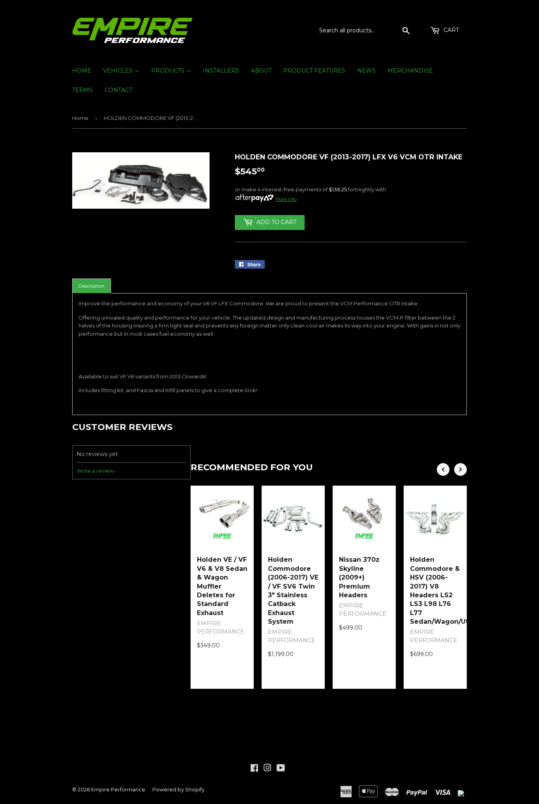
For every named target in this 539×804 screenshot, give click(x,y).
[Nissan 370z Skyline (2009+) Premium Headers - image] (364, 517)
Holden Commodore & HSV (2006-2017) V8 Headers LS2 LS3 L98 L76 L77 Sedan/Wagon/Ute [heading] (435, 590)
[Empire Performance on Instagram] (267, 769)
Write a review (95, 470)
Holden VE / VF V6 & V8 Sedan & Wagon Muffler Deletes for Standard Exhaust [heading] (222, 586)
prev (443, 469)
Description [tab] (92, 286)
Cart (450, 30)
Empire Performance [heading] (220, 627)
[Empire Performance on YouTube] (281, 769)
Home (80, 118)
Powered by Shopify (178, 789)
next (460, 469)
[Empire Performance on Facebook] (254, 769)
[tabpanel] (269, 354)
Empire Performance (118, 789)
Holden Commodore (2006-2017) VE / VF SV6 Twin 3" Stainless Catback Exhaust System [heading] (293, 590)
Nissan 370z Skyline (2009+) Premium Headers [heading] (359, 577)
